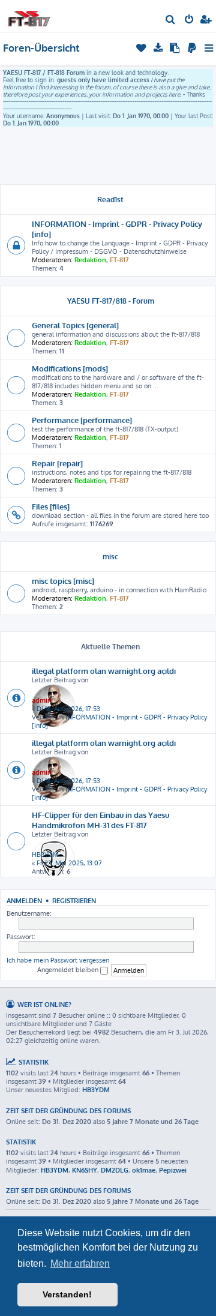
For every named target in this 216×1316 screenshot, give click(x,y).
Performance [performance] (82, 420)
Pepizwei (173, 1170)
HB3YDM (45, 854)
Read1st (110, 199)
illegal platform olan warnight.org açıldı (104, 671)
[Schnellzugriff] (209, 48)
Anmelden (24, 900)
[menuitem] (170, 20)
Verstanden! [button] (67, 1294)
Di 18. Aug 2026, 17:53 (68, 709)
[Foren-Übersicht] (29, 15)
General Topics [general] (75, 325)
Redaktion (90, 260)
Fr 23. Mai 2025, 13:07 (69, 863)
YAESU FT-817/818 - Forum (110, 300)
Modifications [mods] (70, 368)
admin (42, 700)
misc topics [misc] (63, 580)
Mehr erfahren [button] (80, 1263)
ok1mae (143, 1170)
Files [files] (51, 506)
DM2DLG (114, 1170)
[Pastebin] (175, 48)
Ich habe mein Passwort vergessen (58, 960)
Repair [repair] (57, 463)
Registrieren (74, 900)
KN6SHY (84, 1170)
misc (110, 556)
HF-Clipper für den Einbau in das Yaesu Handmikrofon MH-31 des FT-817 (100, 820)
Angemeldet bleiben (68, 970)
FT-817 (119, 260)
